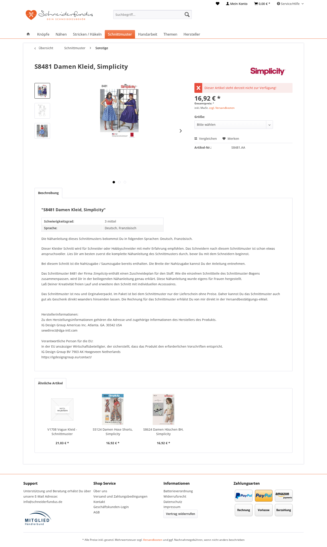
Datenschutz (173, 502)
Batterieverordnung (178, 491)
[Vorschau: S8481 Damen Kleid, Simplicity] (42, 91)
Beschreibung (48, 193)
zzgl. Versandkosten (222, 108)
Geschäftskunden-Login (111, 507)
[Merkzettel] (217, 4)
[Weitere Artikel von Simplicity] (270, 71)
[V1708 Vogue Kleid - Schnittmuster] (62, 409)
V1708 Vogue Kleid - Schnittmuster (62, 431)
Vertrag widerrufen (180, 514)
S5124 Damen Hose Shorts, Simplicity (113, 431)
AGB (96, 512)
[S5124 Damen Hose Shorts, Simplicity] (113, 409)
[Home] (28, 34)
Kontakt (99, 502)
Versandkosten (152, 540)
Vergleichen (207, 138)
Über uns (100, 491)
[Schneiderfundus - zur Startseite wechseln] (59, 18)
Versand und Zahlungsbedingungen (120, 496)
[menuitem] (217, 3)
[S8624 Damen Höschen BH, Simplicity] (163, 409)
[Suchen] (187, 14)
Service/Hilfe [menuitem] (290, 4)
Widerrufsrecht (175, 496)
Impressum (172, 507)
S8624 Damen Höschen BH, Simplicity (163, 431)
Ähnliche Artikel (50, 383)
